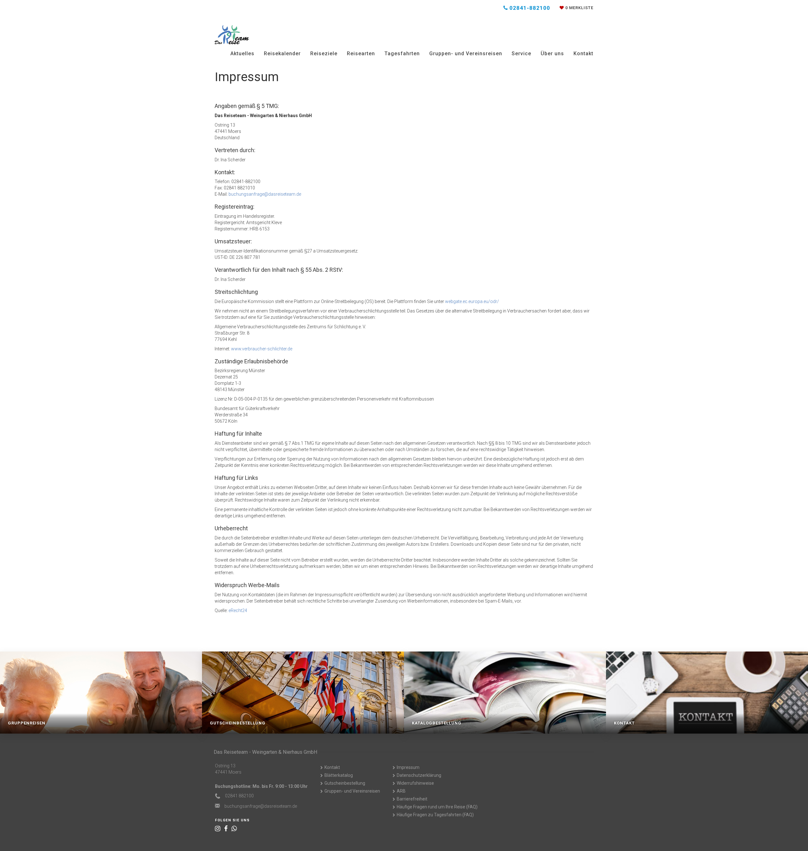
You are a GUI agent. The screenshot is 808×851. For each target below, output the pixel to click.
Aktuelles (242, 54)
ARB (401, 791)
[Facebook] (226, 828)
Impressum (408, 767)
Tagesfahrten (402, 54)
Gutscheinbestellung (344, 783)
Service (521, 54)
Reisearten (361, 54)
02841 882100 (239, 795)
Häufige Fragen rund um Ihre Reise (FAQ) (437, 806)
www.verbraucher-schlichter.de (261, 348)
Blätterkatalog (338, 775)
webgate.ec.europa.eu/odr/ (472, 301)
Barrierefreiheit (412, 798)
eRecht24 (238, 610)
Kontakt (583, 54)
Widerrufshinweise (415, 783)
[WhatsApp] (234, 828)
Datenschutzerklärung (419, 775)
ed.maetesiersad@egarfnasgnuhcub (265, 194)
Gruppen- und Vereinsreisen (465, 54)
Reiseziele (323, 54)
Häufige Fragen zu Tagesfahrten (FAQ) (435, 814)
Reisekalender (282, 54)
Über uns (552, 54)
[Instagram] (217, 828)
